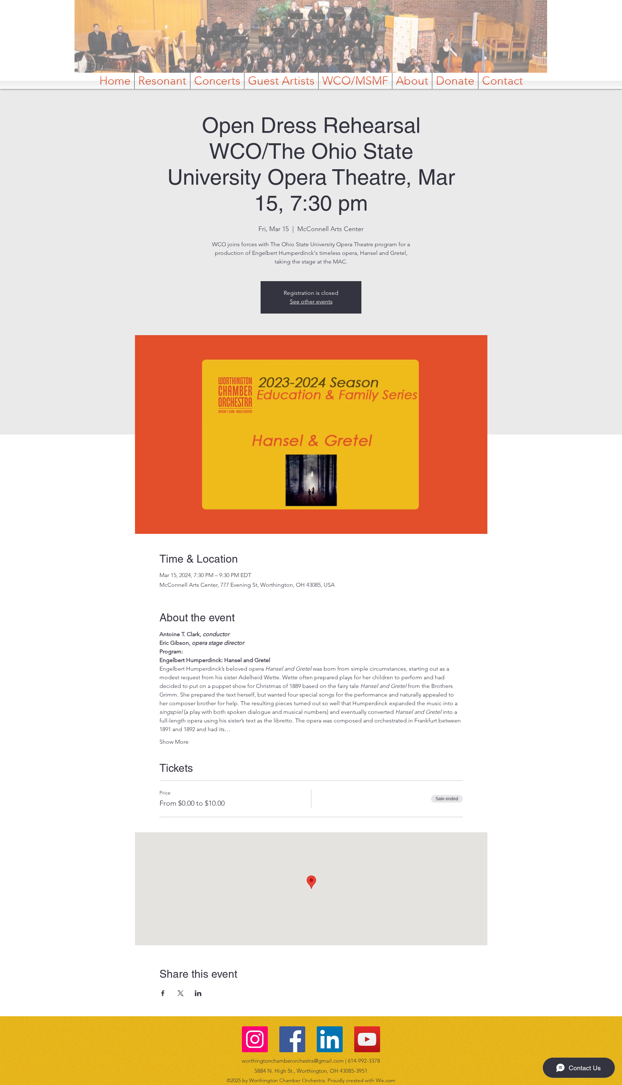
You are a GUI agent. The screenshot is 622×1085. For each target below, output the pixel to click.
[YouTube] (367, 1039)
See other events (311, 301)
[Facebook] (292, 1039)
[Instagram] (255, 1039)
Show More (174, 741)
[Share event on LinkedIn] (198, 993)
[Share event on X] (180, 993)
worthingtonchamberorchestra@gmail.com (293, 1060)
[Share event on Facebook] (162, 993)
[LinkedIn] (330, 1039)
